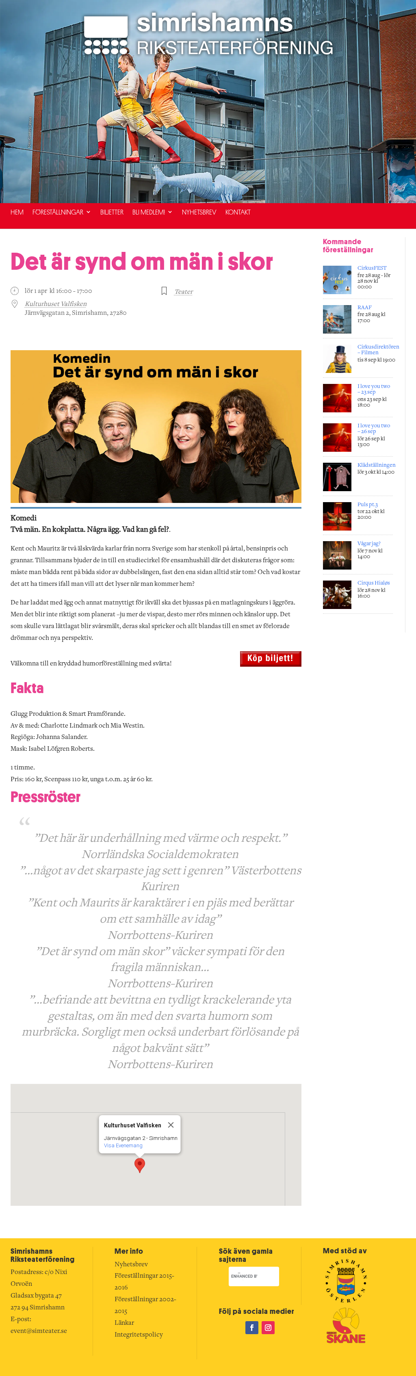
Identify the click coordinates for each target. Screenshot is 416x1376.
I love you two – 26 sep (374, 429)
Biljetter (112, 212)
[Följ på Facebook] (251, 1327)
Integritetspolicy (139, 1335)
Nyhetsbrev (199, 212)
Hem (17, 212)
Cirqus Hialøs (374, 583)
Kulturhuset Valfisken (56, 304)
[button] (139, 1165)
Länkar (124, 1323)
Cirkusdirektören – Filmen (378, 350)
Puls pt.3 (368, 505)
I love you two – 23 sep (374, 389)
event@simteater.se (39, 1331)
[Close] (170, 1125)
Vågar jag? (369, 544)
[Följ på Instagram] (268, 1327)
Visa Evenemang (123, 1145)
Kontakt (238, 212)
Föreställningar (57, 212)
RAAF (365, 308)
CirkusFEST (372, 268)
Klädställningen (377, 465)
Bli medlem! (148, 212)
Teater (183, 292)
